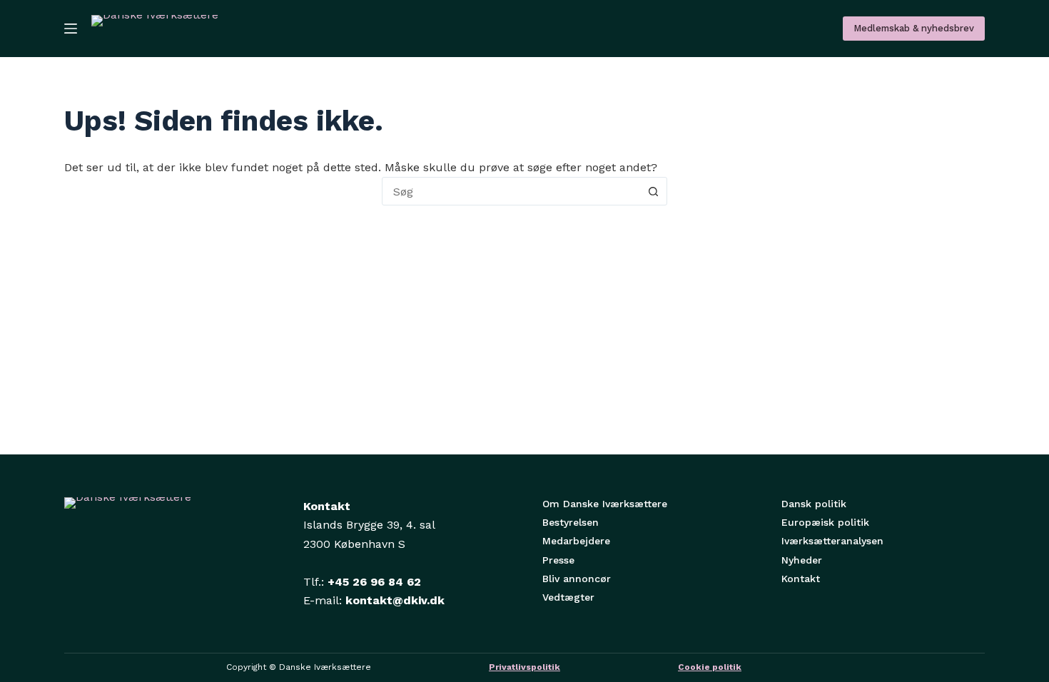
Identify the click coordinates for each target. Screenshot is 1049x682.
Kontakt (800, 578)
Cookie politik (709, 667)
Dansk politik (813, 503)
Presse (558, 560)
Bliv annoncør (576, 578)
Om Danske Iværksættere (604, 503)
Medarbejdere (576, 540)
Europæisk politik (825, 522)
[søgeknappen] (653, 191)
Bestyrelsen (570, 522)
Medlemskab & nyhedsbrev (913, 28)
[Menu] (70, 28)
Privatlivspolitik (524, 667)
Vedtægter (568, 597)
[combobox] (510, 191)
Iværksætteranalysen (832, 540)
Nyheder (801, 560)
